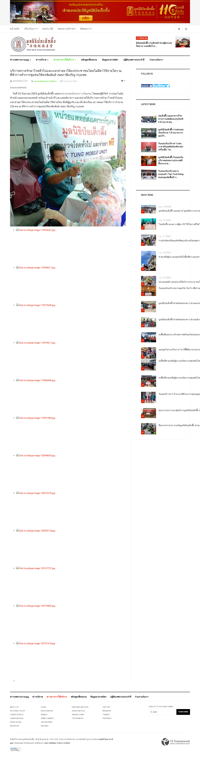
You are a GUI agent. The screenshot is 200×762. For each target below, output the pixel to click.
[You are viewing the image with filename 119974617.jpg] (71, 360)
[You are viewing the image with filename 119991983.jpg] (71, 435)
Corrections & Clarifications (16, 716)
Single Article (78, 711)
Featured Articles (80, 707)
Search (44, 714)
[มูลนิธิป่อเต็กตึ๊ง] (33, 44)
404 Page (44, 726)
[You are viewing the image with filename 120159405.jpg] (71, 623)
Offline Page (46, 722)
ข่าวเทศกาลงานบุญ (19, 59)
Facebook (106, 711)
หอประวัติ (47, 29)
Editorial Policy (17, 711)
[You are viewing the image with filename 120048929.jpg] (71, 472)
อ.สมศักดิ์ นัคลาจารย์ (105, 739)
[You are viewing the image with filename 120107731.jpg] (71, 585)
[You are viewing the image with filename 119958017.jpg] (71, 284)
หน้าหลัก (15, 29)
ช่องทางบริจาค (66, 29)
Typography (77, 718)
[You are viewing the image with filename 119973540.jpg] (71, 322)
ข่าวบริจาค (41, 59)
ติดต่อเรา (85, 29)
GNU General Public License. (57, 743)
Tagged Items (78, 714)
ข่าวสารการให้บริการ (64, 59)
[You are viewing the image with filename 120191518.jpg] (71, 660)
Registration (47, 711)
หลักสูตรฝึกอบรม (89, 59)
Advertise (14, 726)
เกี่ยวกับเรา (30, 29)
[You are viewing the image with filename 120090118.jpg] (71, 548)
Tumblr (106, 714)
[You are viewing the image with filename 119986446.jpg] (71, 397)
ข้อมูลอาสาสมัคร (110, 59)
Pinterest (107, 718)
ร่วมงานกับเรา (156, 59)
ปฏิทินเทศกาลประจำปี (133, 59)
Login (43, 707)
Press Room (15, 722)
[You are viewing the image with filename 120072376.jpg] (71, 510)
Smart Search (47, 718)
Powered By (176, 742)
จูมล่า (12, 743)
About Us (14, 707)
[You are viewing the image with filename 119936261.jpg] (71, 247)
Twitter (106, 707)
